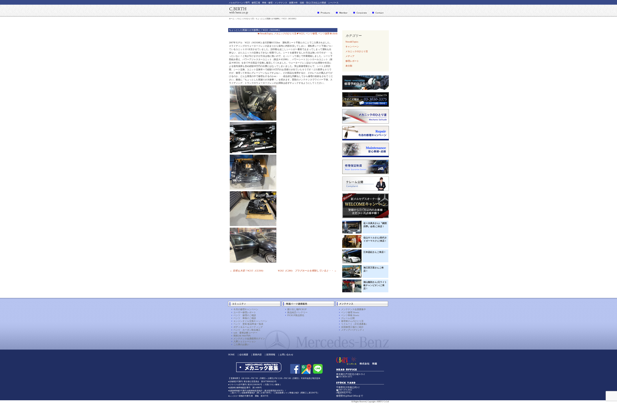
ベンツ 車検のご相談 (244, 318)
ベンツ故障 (324, 33)
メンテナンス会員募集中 (353, 309)
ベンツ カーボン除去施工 (246, 330)
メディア (349, 56)
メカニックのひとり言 (245, 19)
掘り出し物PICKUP (297, 309)
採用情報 (270, 354)
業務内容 (257, 354)
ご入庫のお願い (241, 344)
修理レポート (352, 61)
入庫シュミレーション (244, 341)
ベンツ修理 (311, 33)
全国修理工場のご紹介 (352, 327)
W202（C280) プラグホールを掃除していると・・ (307, 270)
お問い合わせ (286, 354)
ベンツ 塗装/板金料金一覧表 (248, 324)
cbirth (334, 33)
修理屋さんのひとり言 (352, 321)
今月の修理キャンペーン (245, 309)
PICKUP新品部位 (295, 315)
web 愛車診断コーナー (245, 333)
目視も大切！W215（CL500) (246, 270)
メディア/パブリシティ (352, 330)
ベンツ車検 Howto (350, 315)
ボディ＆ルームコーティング (248, 327)
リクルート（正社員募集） (354, 324)
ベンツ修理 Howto (350, 312)
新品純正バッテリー (297, 312)
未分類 (348, 66)
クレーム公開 (348, 318)
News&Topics (266, 33)
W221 (301, 33)
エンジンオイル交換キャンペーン (250, 321)
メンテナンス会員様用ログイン (249, 338)
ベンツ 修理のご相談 (244, 315)
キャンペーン (352, 46)
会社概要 (243, 354)
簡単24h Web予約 (241, 335)
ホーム (231, 19)
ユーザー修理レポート (244, 312)
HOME (231, 354)
